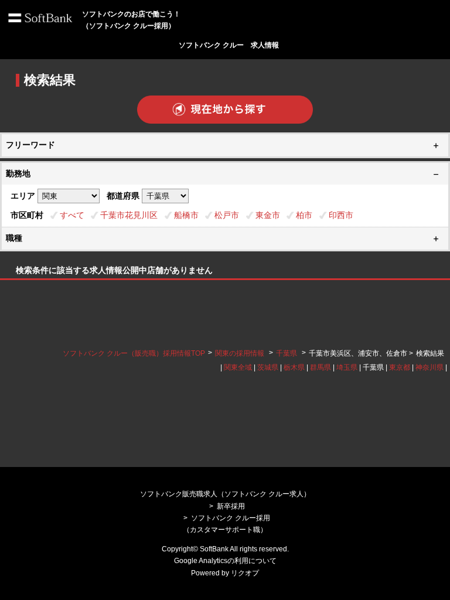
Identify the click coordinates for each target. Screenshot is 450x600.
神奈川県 (429, 367)
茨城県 (267, 367)
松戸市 (226, 215)
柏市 (304, 215)
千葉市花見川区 (129, 215)
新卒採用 (231, 506)
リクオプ (245, 573)
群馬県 (320, 367)
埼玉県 (346, 367)
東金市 (267, 215)
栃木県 (294, 367)
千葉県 (286, 353)
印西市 (341, 215)
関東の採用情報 (240, 353)
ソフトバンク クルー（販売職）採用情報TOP (134, 353)
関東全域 (238, 367)
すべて (72, 215)
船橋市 (186, 215)
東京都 (399, 367)
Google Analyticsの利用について (225, 561)
